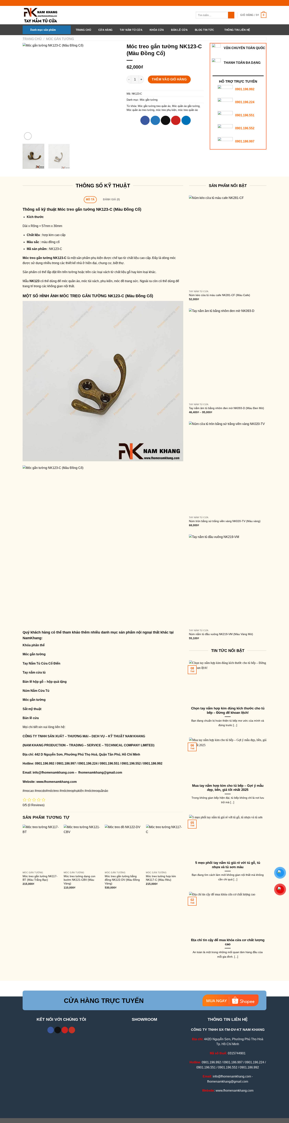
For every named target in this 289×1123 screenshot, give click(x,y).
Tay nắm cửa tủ (34, 672)
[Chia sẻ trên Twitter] (155, 120)
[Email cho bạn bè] (165, 120)
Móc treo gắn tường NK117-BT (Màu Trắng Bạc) (40, 878)
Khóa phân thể (34, 645)
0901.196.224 (244, 102)
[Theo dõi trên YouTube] (72, 1030)
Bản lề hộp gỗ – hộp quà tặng (45, 681)
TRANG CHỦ (83, 29)
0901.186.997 (244, 141)
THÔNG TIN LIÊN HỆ (237, 29)
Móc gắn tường (34, 654)
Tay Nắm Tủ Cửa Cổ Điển (41, 663)
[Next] (113, 92)
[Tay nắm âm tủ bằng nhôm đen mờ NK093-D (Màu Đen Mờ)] (227, 354)
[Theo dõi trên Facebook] (50, 1030)
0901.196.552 (244, 128)
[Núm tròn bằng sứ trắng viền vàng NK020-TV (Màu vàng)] (227, 467)
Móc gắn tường (60, 39)
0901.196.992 (244, 89)
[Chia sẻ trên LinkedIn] (186, 120)
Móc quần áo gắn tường (186, 106)
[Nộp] (231, 15)
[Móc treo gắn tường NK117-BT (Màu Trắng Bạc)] (41, 847)
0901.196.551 (244, 115)
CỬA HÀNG (105, 29)
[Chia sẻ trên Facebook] (145, 120)
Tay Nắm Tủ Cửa (131, 29)
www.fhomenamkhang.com (57, 781)
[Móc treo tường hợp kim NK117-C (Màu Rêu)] (164, 847)
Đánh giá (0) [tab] (111, 199)
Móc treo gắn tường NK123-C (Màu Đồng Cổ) (99, 209)
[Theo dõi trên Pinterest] (65, 1030)
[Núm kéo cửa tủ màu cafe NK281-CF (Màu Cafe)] (227, 241)
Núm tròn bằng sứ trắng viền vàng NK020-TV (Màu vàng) (224, 521)
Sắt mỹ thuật (32, 709)
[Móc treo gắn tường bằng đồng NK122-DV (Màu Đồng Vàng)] (123, 847)
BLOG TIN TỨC (204, 29)
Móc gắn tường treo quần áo (154, 106)
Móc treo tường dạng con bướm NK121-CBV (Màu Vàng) (79, 880)
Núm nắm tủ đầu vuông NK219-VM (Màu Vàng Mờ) (221, 634)
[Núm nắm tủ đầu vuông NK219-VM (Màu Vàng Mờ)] (227, 580)
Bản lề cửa (31, 718)
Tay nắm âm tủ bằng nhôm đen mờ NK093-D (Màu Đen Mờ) (226, 408)
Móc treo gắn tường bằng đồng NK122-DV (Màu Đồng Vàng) (122, 880)
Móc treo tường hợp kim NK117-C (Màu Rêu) (161, 878)
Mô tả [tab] (90, 199)
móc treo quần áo (188, 109)
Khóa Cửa (157, 29)
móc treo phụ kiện (166, 109)
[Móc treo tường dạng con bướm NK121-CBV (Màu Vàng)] (82, 847)
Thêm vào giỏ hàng (169, 79)
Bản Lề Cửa (179, 29)
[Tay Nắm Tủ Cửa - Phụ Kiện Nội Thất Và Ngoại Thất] (42, 15)
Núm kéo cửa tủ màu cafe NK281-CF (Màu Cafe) (219, 295)
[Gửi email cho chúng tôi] (57, 1030)
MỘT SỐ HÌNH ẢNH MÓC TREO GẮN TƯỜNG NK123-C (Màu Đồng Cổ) (88, 296)
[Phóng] (28, 136)
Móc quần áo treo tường (140, 109)
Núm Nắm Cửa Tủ (36, 690)
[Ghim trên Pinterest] (175, 120)
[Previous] (29, 92)
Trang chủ (32, 39)
